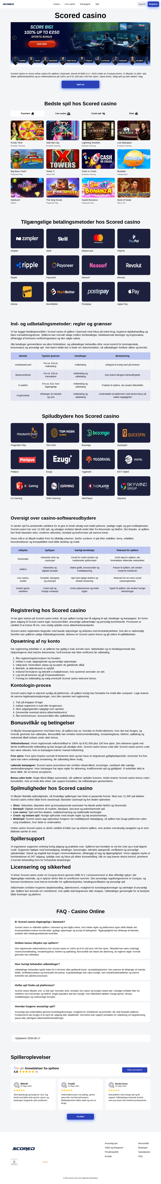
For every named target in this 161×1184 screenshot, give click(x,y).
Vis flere (80, 1116)
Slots (131, 113)
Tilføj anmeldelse (134, 1070)
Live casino (60, 113)
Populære (25, 113)
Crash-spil (96, 113)
